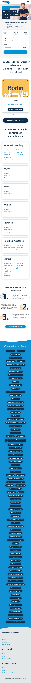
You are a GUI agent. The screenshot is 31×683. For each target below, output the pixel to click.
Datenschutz (6, 645)
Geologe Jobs (15, 465)
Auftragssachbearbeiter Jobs (15, 402)
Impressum (5, 642)
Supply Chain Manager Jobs (15, 574)
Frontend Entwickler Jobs (15, 458)
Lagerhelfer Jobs (15, 502)
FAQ (3, 654)
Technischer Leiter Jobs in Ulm (9, 158)
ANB (3, 656)
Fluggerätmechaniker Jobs (15, 455)
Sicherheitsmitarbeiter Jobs (15, 375)
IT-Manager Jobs (20, 485)
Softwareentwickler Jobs (15, 567)
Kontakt (4, 639)
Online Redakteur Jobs (15, 612)
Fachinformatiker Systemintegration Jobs (15, 440)
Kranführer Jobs (11, 361)
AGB (3, 670)
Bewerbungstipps (7, 659)
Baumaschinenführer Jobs (15, 509)
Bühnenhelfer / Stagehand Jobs (15, 419)
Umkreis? (6, 44)
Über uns (4, 637)
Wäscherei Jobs (15, 523)
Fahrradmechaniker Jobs (15, 448)
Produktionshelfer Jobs (15, 533)
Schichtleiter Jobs (15, 564)
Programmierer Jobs (15, 547)
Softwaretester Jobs (15, 571)
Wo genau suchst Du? (9, 38)
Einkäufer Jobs (20, 436)
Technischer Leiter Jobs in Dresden (8, 265)
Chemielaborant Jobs (15, 426)
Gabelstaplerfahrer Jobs (16, 462)
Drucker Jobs (21, 351)
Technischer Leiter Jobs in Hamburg (8, 229)
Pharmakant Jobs (15, 530)
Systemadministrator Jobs (15, 578)
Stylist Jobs (15, 382)
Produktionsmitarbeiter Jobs (15, 540)
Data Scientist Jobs (15, 433)
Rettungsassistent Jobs (15, 557)
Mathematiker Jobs (15, 513)
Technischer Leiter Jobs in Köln (9, 246)
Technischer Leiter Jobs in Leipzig (20, 265)
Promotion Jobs (15, 516)
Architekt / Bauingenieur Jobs (15, 409)
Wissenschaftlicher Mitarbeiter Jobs (15, 622)
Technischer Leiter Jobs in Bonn (20, 247)
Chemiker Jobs (10, 351)
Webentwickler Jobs (15, 608)
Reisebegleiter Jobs (15, 554)
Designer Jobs (10, 436)
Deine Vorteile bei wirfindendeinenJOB (15, 22)
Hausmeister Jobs (15, 354)
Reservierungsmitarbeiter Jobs (15, 520)
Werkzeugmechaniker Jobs (15, 615)
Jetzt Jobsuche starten (15, 327)
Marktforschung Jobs (15, 395)
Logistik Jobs (21, 361)
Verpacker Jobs (15, 595)
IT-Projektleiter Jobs (15, 489)
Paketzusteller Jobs (15, 368)
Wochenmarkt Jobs (15, 506)
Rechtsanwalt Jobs (15, 550)
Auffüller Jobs (15, 399)
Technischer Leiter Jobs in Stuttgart (8, 152)
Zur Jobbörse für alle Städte (15, 120)
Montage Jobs (15, 601)
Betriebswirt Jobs (15, 412)
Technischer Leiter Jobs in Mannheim (20, 152)
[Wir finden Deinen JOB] (6, 2)
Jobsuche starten (15, 52)
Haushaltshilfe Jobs (15, 472)
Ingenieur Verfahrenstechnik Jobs (15, 482)
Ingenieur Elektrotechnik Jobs (15, 479)
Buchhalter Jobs (15, 416)
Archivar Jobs (15, 389)
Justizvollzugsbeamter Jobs (15, 496)
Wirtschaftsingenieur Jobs (15, 618)
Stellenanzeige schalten (9, 673)
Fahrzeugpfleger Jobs (15, 605)
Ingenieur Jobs (20, 475)
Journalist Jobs (11, 492)
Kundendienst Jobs (15, 499)
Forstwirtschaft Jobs (16, 598)
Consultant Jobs (15, 429)
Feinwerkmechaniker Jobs (15, 451)
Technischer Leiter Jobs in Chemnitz (8, 273)
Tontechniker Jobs (15, 588)
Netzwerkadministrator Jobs (15, 526)
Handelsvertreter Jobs (15, 468)
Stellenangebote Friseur (16, 378)
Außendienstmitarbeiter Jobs (15, 406)
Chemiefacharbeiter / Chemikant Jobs (15, 423)
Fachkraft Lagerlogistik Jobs (15, 444)
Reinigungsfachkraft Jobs (15, 371)
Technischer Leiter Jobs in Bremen (8, 211)
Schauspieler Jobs (15, 560)
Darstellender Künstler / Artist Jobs (15, 392)
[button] (13, 115)
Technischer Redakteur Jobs (15, 581)
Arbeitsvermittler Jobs (15, 385)
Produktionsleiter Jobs (15, 537)
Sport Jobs (15, 543)
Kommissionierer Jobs (15, 358)
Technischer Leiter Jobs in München (8, 175)
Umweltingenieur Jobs (15, 591)
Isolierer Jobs (9, 485)
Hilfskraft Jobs (10, 475)
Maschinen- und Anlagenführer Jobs (15, 365)
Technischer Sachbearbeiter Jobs (15, 584)
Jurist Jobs (20, 492)
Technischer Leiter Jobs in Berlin (8, 193)
